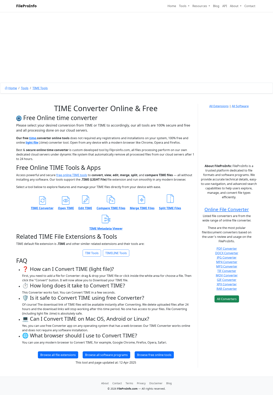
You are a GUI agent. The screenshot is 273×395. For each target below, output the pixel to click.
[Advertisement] (136, 56)
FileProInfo (26, 5)
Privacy (141, 383)
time (33, 138)
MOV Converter (227, 275)
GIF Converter (226, 280)
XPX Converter (227, 284)
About (105, 383)
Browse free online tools (154, 355)
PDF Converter (227, 249)
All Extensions (219, 106)
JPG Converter (227, 257)
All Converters (227, 299)
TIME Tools (40, 88)
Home (172, 6)
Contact (249, 6)
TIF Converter (226, 271)
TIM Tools (92, 253)
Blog (216, 6)
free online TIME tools (71, 175)
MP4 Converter (226, 262)
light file (32, 142)
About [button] (234, 6)
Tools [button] (183, 6)
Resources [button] (200, 6)
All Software (240, 106)
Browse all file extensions (58, 355)
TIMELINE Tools (116, 253)
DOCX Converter (226, 253)
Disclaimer (155, 383)
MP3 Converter (226, 266)
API (224, 6)
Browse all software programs (106, 355)
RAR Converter (227, 289)
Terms (129, 383)
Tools (24, 88)
